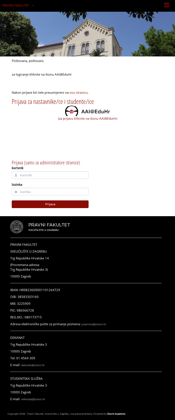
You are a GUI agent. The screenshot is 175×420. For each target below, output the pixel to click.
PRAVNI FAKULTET (15, 5)
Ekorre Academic (116, 413)
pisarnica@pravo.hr (94, 324)
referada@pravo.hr (33, 399)
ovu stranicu (79, 92)
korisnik (17, 168)
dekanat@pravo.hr (33, 365)
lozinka (17, 184)
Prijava (50, 204)
